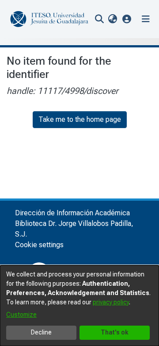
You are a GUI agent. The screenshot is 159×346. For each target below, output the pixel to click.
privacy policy (111, 302)
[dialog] (79, 305)
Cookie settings (39, 245)
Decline (41, 332)
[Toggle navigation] (145, 19)
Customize (21, 314)
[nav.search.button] (99, 19)
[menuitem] (112, 19)
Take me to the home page (79, 119)
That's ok (115, 332)
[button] (127, 19)
